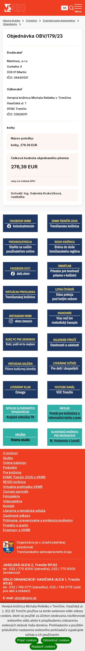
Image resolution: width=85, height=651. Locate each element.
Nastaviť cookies (43, 646)
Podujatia (10, 467)
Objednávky (10, 24)
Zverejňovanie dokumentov (59, 20)
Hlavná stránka (11, 20)
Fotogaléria (11, 496)
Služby (8, 458)
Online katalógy (14, 463)
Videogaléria (12, 501)
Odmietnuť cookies (56, 640)
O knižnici (31, 20)
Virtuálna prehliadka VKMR (22, 487)
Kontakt (8, 506)
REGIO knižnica (14, 482)
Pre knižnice (12, 472)
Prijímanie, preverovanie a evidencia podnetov (38, 520)
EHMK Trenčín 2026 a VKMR (24, 477)
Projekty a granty (15, 525)
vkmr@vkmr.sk (25, 598)
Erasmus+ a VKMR (16, 530)
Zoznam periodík (15, 491)
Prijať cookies (27, 640)
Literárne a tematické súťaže (24, 511)
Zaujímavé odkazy (16, 516)
